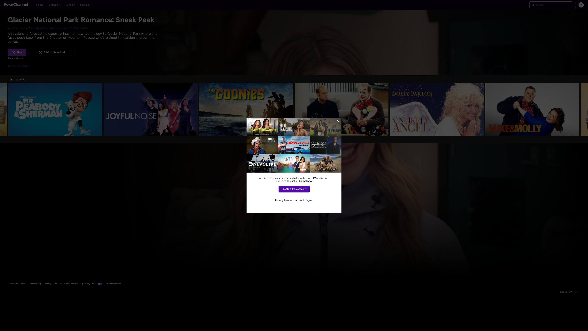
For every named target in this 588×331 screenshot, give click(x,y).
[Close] (338, 121)
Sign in (309, 200)
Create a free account (294, 189)
